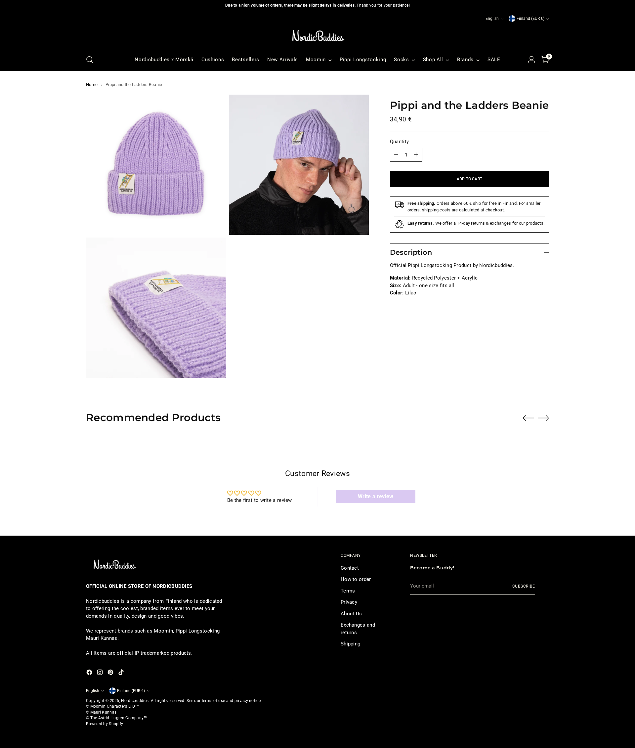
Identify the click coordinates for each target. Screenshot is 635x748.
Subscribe (523, 586)
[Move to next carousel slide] (543, 417)
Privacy (349, 602)
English (492, 18)
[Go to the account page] (531, 59)
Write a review (375, 496)
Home (92, 84)
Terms (348, 591)
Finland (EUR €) (530, 18)
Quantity (399, 142)
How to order (356, 579)
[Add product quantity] (416, 154)
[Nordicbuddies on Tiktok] (122, 673)
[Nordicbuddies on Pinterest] (111, 673)
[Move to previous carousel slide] (528, 418)
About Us (351, 614)
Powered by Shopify (104, 724)
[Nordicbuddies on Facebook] (90, 673)
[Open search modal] (89, 59)
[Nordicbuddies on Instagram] (101, 673)
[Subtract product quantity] (396, 154)
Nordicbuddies (134, 700)
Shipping (350, 644)
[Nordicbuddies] (317, 35)
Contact (350, 568)
